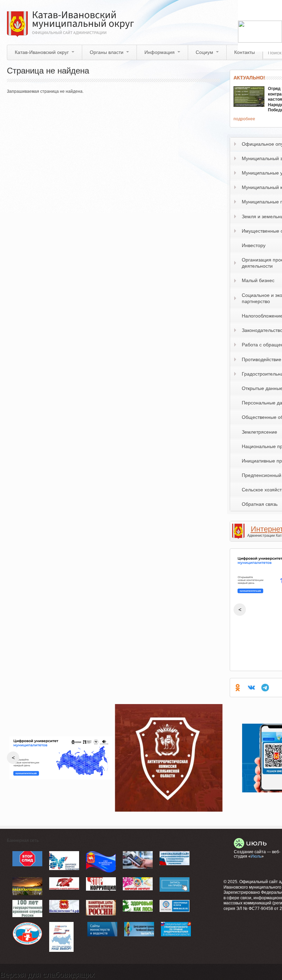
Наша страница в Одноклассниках (238, 687)
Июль (256, 856)
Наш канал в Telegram (265, 687)
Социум (204, 52)
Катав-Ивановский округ (42, 52)
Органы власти (106, 52)
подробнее (244, 118)
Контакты (244, 52)
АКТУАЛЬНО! (249, 77)
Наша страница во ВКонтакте (251, 687)
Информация (159, 52)
